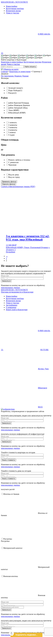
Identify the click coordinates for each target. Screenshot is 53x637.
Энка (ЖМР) (13, 110)
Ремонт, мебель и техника (19, 160)
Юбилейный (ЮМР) (17, 113)
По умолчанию (7, 76)
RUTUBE (44, 350)
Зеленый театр (14, 88)
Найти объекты (30, 67)
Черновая (12, 165)
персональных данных (10, 287)
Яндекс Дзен (43, 369)
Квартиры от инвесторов (19, 71)
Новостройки (11, 6)
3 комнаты (12, 127)
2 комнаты (12, 125)
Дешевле (18, 76)
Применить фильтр (9, 181)
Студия (11, 135)
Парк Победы (14, 90)
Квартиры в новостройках (12, 62)
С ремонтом (13, 162)
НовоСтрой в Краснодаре (16, 310)
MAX (40, 407)
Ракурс (11, 93)
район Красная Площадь (18, 103)
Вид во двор (13, 175)
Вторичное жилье (13, 11)
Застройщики (11, 305)
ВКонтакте (42, 388)
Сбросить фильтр (8, 184)
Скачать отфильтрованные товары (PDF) (18, 186)
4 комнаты (12, 130)
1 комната (12, 122)
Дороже (25, 76)
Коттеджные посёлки (15, 8)
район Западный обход (17, 108)
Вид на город (14, 177)
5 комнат (12, 132)
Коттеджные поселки (33, 62)
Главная (4, 71)
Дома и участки (12, 13)
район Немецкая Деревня (19, 105)
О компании (11, 307)
